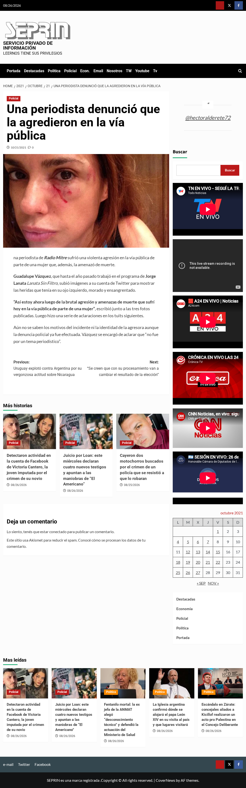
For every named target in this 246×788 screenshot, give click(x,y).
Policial (70, 71)
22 (218, 562)
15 (218, 551)
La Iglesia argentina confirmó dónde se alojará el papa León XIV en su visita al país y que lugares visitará (171, 714)
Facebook (43, 764)
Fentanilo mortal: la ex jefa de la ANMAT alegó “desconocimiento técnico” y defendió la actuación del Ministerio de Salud (122, 719)
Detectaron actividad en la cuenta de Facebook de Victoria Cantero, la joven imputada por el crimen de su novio (29, 467)
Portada (13, 71)
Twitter (24, 764)
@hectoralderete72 (208, 117)
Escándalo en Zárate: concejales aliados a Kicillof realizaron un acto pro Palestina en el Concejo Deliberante (220, 714)
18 (178, 562)
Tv (155, 71)
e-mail (8, 764)
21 (208, 562)
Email (98, 71)
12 (188, 551)
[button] (240, 71)
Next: (123, 368)
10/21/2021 (18, 147)
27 (198, 572)
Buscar (180, 152)
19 (188, 562)
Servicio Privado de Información (28, 45)
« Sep (201, 583)
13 (198, 551)
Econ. (85, 71)
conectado (58, 531)
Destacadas (34, 71)
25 (178, 572)
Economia (184, 609)
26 (188, 572)
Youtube (142, 71)
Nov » (213, 583)
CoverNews (165, 780)
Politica (54, 71)
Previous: (47, 368)
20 (198, 562)
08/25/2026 (132, 485)
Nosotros (114, 71)
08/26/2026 (19, 485)
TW (129, 71)
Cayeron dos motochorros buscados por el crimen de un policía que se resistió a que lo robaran (142, 467)
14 (208, 551)
